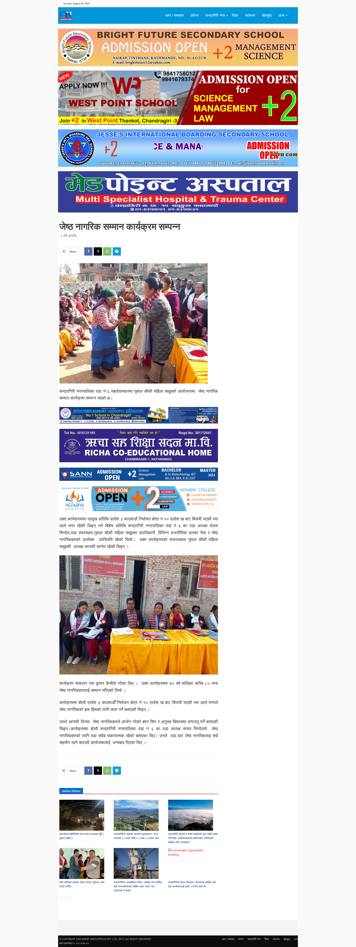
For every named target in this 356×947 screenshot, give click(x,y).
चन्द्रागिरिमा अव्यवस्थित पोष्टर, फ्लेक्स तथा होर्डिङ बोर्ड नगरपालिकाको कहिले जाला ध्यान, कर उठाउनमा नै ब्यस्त (138, 886)
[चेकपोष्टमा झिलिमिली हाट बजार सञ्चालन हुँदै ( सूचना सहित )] (84, 815)
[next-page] (68, 898)
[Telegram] (117, 251)
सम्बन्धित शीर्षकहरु (71, 791)
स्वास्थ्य (250, 15)
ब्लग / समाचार (174, 15)
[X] (98, 251)
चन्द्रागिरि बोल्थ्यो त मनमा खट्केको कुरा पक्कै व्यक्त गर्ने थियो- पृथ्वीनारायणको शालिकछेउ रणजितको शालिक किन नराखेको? (193, 838)
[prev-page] (61, 898)
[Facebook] (88, 251)
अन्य (282, 15)
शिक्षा (235, 15)
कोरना (195, 15)
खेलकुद (267, 15)
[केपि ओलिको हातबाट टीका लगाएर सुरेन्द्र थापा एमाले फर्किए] (84, 863)
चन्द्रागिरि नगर (215, 15)
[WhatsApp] (107, 251)
